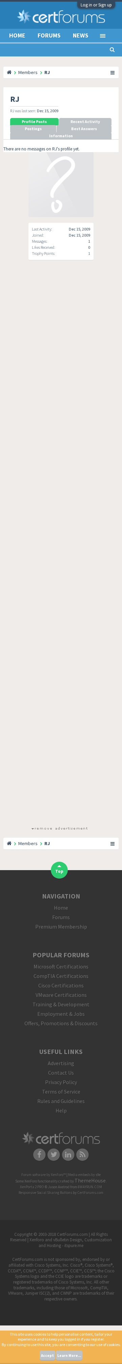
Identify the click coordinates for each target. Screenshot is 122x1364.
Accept (47, 1355)
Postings (33, 128)
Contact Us (61, 1072)
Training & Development (61, 1004)
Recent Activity (85, 121)
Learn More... (69, 1355)
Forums (49, 35)
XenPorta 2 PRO (32, 1186)
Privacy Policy (61, 1082)
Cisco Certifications (61, 985)
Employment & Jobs (61, 1013)
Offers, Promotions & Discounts (61, 1023)
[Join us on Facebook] (39, 1154)
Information (61, 135)
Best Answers (84, 128)
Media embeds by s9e (84, 1174)
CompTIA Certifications (61, 976)
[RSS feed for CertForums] (83, 1154)
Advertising (61, 1063)
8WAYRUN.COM (90, 1186)
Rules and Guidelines (61, 1101)
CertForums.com (90, 1192)
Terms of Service (61, 1091)
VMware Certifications (61, 994)
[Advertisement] (59, 549)
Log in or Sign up (96, 5)
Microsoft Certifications (61, 966)
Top (59, 871)
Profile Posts (34, 121)
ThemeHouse (90, 1180)
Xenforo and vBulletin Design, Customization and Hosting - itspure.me (70, 1242)
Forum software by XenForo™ (43, 1174)
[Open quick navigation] (112, 72)
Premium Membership (61, 926)
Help (61, 1110)
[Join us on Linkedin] (68, 1154)
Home (17, 35)
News (80, 35)
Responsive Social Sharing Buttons (45, 1192)
